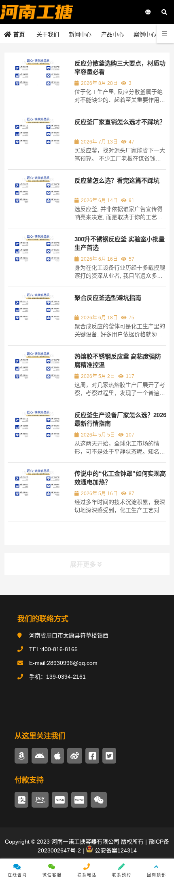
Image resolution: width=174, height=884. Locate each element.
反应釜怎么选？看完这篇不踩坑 (116, 180)
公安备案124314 (115, 850)
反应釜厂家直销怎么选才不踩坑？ (120, 121)
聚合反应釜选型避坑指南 (107, 297)
